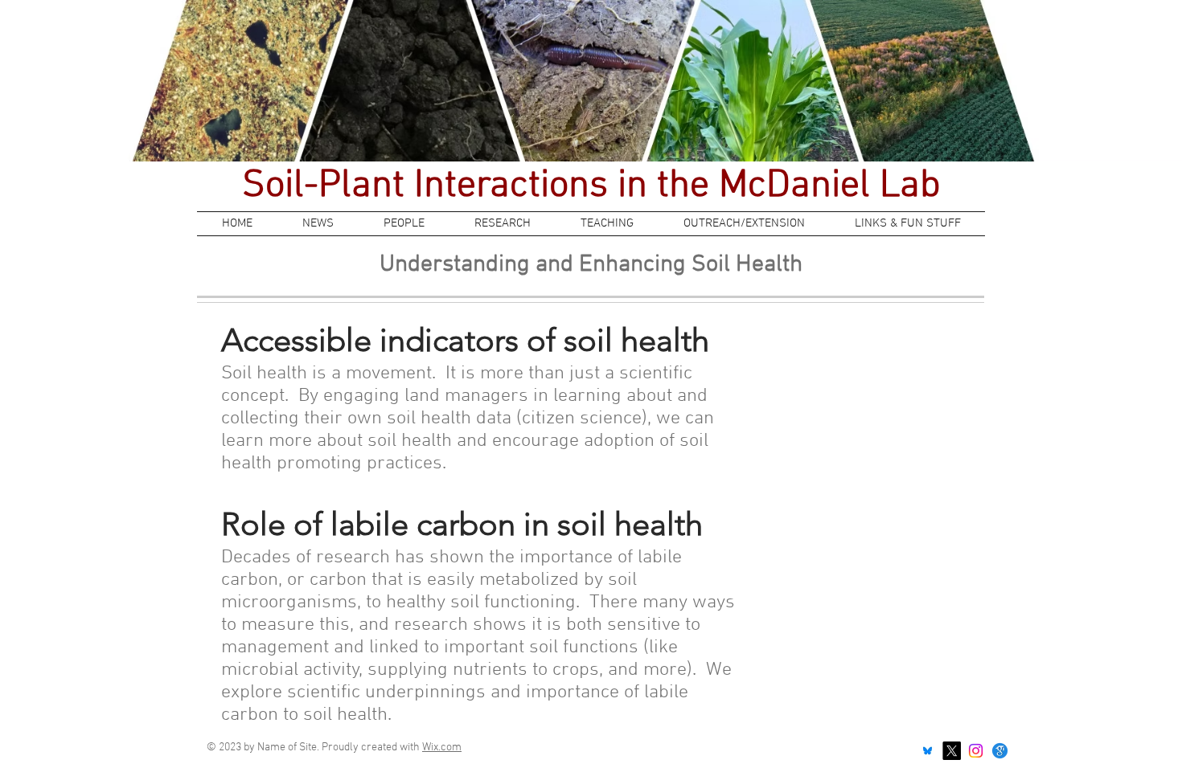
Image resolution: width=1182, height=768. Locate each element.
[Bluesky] (927, 750)
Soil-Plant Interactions (430, 186)
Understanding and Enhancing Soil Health (591, 265)
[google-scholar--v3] (1000, 750)
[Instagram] (976, 750)
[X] (951, 750)
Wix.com (442, 747)
